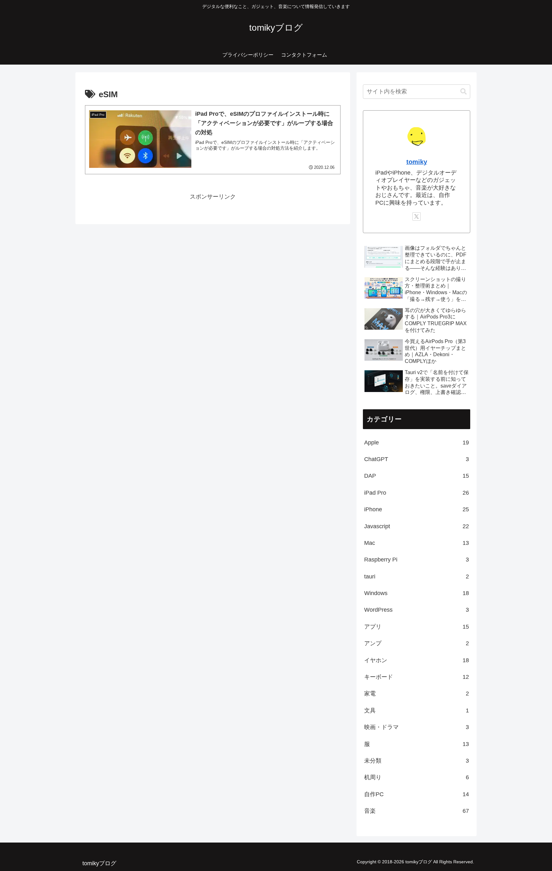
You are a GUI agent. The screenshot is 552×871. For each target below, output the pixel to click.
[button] (463, 91)
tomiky (416, 161)
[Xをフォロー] (416, 216)
